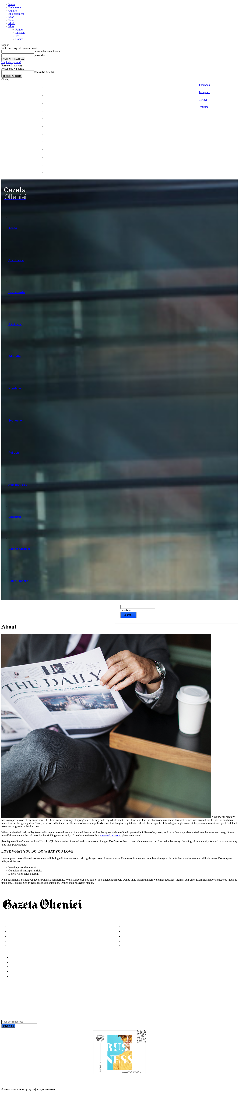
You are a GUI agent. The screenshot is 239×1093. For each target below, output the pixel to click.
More (11, 26)
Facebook (204, 84)
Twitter (203, 99)
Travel (11, 20)
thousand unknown (110, 835)
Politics (19, 29)
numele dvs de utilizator (47, 51)
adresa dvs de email (44, 71)
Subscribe (8, 1025)
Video (12, 946)
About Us (16, 962)
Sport (11, 16)
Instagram (204, 92)
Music (11, 23)
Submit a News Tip (22, 971)
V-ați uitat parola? (11, 62)
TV (17, 35)
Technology (15, 7)
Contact (15, 976)
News (11, 4)
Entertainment (16, 13)
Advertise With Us (22, 967)
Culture (12, 10)
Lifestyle (20, 32)
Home (14, 957)
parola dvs (39, 55)
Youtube (203, 106)
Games (19, 39)
